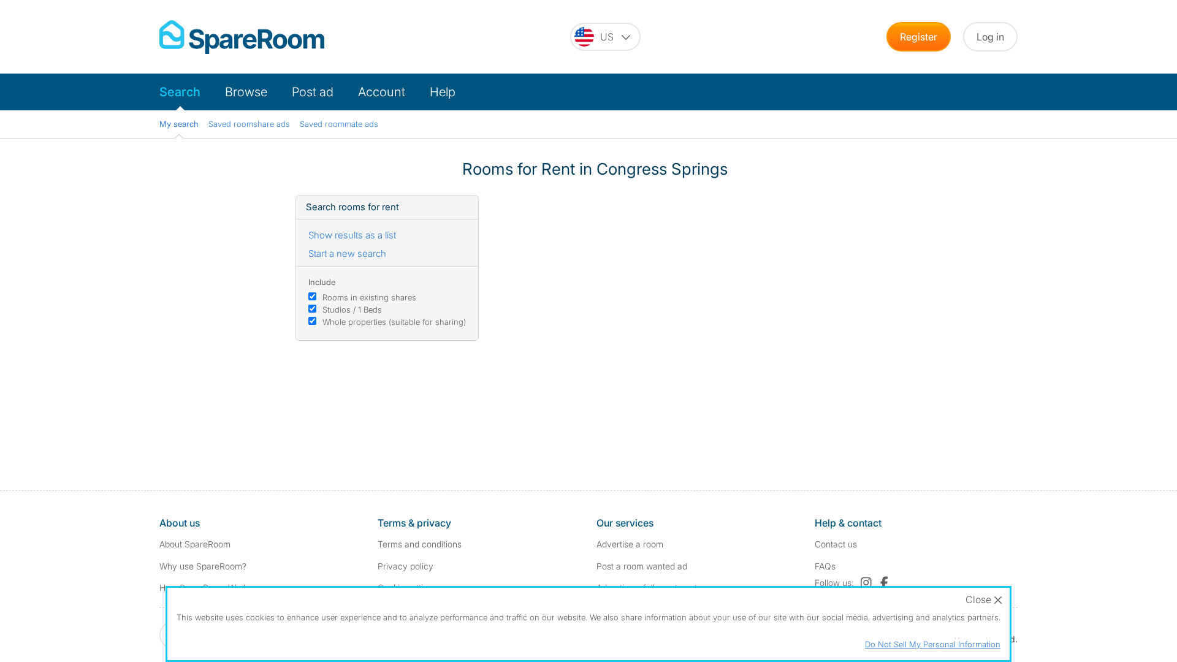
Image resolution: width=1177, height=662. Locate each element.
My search (179, 124)
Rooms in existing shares (369, 297)
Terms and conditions (420, 544)
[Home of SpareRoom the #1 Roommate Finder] (241, 37)
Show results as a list (352, 235)
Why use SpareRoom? (202, 566)
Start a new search (347, 253)
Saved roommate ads (339, 124)
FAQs (825, 566)
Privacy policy (405, 566)
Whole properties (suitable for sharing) (394, 322)
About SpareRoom (194, 544)
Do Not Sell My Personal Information (932, 644)
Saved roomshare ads (249, 124)
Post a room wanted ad (641, 566)
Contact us (836, 544)
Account (381, 92)
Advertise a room (629, 544)
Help (442, 92)
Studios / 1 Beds (352, 309)
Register (918, 37)
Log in (990, 37)
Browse (246, 92)
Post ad (312, 92)
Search (179, 92)
